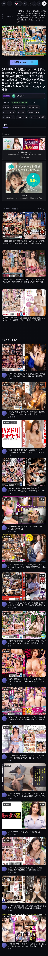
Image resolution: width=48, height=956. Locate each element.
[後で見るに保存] (42, 348)
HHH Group (34, 106)
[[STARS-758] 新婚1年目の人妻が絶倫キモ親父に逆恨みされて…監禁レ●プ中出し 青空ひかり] (23, 400)
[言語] (17, 3)
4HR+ (7, 106)
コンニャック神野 (11, 121)
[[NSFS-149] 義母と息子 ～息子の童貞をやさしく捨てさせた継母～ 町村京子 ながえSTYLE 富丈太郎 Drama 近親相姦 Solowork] (23, 587)
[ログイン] (43, 3)
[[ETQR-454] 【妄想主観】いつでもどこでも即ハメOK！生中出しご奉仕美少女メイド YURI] (23, 737)
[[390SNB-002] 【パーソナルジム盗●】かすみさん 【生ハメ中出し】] (23, 512)
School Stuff (9, 116)
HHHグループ (9, 111)
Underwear (23, 116)
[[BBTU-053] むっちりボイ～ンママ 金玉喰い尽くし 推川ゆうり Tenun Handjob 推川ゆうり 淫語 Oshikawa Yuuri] (23, 662)
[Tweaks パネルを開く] (38, 3)
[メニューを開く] (3, 3)
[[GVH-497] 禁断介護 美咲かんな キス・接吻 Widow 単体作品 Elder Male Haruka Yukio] (23, 846)
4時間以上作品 (20, 106)
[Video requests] (23, 3)
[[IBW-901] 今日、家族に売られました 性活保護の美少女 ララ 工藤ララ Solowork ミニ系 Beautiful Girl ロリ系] (23, 884)
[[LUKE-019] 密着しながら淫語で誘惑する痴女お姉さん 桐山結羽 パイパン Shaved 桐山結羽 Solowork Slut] (23, 363)
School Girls (34, 111)
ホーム (2, 17)
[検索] (9, 3)
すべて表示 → (40, 212)
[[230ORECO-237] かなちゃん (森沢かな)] (23, 810)
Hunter (22, 111)
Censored (10, 17)
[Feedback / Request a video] (28, 3)
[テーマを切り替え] (33, 3)
